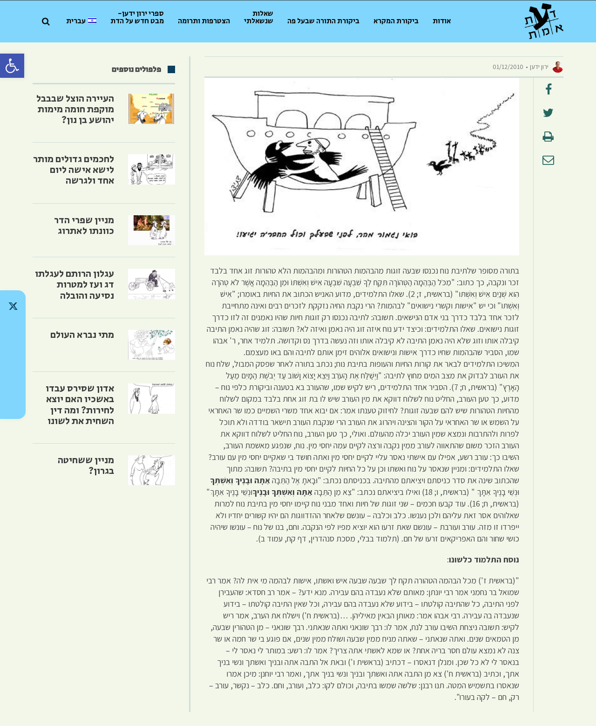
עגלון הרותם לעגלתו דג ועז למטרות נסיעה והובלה (74, 284)
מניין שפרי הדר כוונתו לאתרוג (84, 225)
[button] (12, 66)
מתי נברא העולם (82, 335)
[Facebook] (13, 379)
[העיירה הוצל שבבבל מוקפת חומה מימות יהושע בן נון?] (151, 109)
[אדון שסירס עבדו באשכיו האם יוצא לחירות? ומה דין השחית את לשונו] (151, 399)
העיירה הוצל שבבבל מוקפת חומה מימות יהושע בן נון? (75, 109)
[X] (13, 306)
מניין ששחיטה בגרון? (86, 465)
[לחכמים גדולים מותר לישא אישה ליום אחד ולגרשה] (151, 169)
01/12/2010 (508, 66)
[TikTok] (13, 330)
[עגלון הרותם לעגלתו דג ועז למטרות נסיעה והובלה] (151, 284)
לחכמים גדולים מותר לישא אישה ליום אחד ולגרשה (73, 170)
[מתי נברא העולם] (151, 345)
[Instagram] (13, 354)
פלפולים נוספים (136, 69)
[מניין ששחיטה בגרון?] (151, 470)
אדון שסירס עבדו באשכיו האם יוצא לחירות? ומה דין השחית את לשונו (80, 405)
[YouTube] (13, 403)
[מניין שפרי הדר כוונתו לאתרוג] (151, 230)
